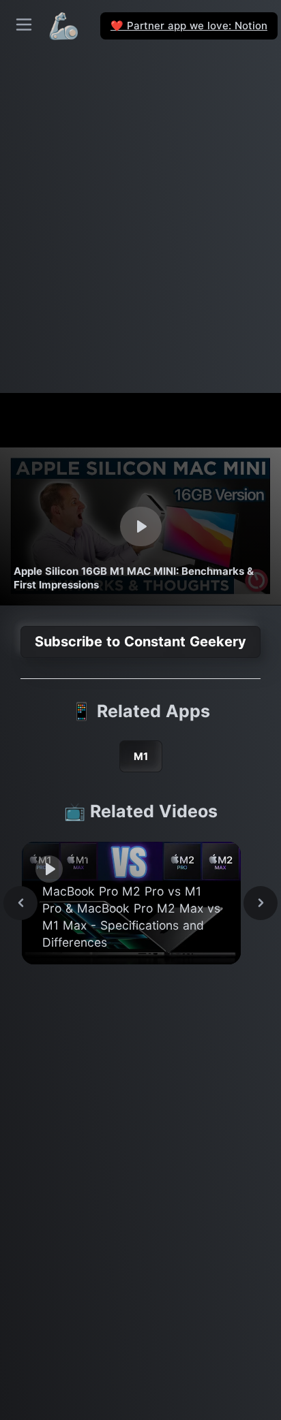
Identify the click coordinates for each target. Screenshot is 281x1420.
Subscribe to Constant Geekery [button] (140, 641)
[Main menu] (24, 24)
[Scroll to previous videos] (20, 903)
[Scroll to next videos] (260, 903)
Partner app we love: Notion (188, 25)
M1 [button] (141, 756)
